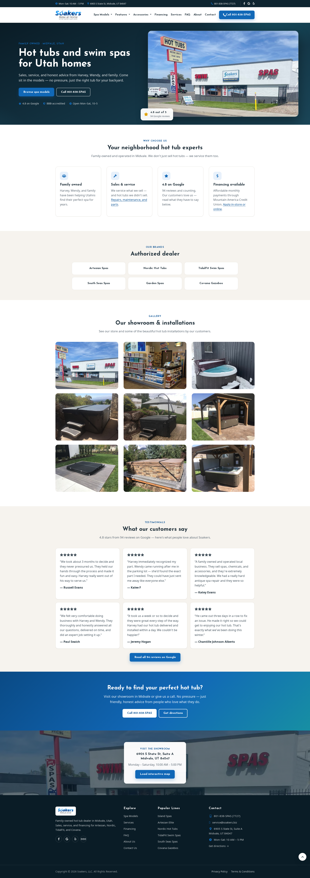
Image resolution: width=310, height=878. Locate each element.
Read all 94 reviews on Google (155, 657)
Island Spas (165, 816)
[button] (302, 857)
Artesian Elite (166, 822)
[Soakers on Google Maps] (249, 3)
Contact (210, 14)
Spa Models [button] (102, 14)
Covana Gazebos (211, 283)
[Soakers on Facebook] (244, 3)
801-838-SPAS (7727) (224, 3)
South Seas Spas (99, 283)
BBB (83, 839)
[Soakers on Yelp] (254, 3)
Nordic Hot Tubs (154, 268)
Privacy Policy (219, 871)
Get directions (173, 713)
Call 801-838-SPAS (238, 14)
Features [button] (121, 14)
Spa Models (131, 816)
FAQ (187, 14)
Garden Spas (155, 283)
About (198, 14)
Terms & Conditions (243, 871)
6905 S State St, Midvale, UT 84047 (108, 3)
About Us (129, 841)
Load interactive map (155, 774)
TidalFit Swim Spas (211, 268)
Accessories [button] (141, 14)
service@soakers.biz (224, 822)
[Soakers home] (86, 811)
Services (176, 14)
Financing (161, 14)
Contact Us (130, 848)
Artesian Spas (98, 268)
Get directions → (219, 846)
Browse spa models (36, 92)
